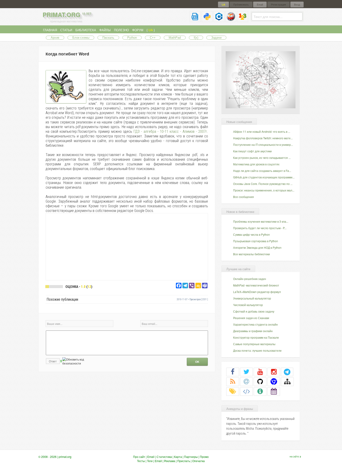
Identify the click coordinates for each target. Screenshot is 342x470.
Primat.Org (67, 14)
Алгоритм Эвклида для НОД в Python (257, 247)
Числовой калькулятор (248, 305)
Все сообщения (243, 197)
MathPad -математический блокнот (256, 285)
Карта (178, 457)
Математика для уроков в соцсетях (256, 164)
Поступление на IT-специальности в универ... (263, 144)
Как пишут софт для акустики (252, 151)
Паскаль (108, 37)
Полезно (121, 30)
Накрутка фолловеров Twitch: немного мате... (263, 138)
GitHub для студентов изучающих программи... (264, 177)
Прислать (183, 461)
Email (260, 4)
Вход (297, 4)
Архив (55, 37)
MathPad (175, 37)
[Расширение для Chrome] (273, 381)
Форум (137, 30)
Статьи (66, 30)
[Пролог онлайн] (230, 20)
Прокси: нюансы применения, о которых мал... (263, 190)
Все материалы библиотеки (251, 254)
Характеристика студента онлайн (255, 324)
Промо (204, 457)
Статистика (164, 457)
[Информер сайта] (260, 391)
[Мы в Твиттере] (246, 371)
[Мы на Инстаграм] (273, 371)
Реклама (169, 461)
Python (132, 37)
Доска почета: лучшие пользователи (257, 350)
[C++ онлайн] (219, 20)
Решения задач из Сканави (251, 318)
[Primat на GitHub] (260, 381)
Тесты (141, 461)
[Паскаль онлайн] (195, 20)
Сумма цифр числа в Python (251, 234)
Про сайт (139, 457)
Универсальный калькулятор (252, 298)
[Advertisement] (127, 246)
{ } (151, 30)
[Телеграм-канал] (287, 371)
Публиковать (241, 4)
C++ (153, 37)
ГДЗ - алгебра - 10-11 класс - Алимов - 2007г (170, 131)
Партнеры (191, 457)
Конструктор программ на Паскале (256, 337)
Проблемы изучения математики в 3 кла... (260, 221)
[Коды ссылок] (246, 391)
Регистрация (278, 4)
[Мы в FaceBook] (232, 371)
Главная (50, 30)
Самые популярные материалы (254, 344)
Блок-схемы (80, 37)
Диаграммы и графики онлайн (253, 331)
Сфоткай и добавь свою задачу (253, 311)
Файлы (105, 30)
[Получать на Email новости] (246, 381)
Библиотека (85, 30)
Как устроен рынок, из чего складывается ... (262, 158)
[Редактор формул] (242, 20)
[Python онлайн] (207, 20)
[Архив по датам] (273, 391)
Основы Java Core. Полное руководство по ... (262, 184)
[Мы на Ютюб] (260, 371)
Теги (150, 461)
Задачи (216, 37)
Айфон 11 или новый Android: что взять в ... (261, 131)
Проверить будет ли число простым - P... (259, 228)
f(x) (196, 37)
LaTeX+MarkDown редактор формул (257, 292)
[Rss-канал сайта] (232, 381)
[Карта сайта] (287, 381)
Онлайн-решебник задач (249, 279)
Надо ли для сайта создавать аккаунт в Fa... (262, 171)
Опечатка (198, 461)
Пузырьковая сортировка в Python (255, 241)
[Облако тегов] (232, 391)
